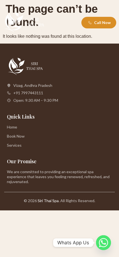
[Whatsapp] (103, 242)
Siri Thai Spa (48, 200)
